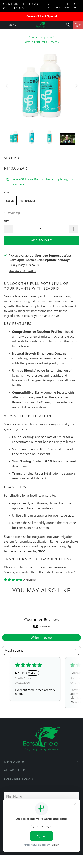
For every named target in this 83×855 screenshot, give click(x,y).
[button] (13, 580)
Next (50, 37)
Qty (6, 220)
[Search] (68, 25)
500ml (10, 201)
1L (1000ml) (27, 201)
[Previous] (7, 85)
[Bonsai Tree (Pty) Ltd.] (41, 25)
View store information (22, 271)
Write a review (41, 637)
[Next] (76, 85)
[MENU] (2, 25)
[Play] (41, 85)
